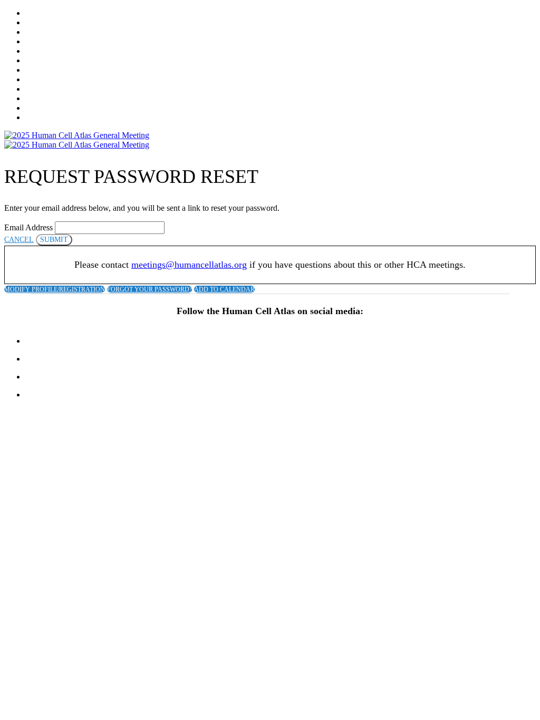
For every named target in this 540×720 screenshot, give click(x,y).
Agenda (40, 32)
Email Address (28, 227)
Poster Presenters (63, 118)
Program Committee (66, 51)
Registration (52, 23)
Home (36, 13)
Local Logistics (57, 99)
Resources (46, 89)
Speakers (44, 61)
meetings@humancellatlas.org (189, 264)
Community (48, 108)
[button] (19, 240)
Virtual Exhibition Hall (74, 80)
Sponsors (44, 70)
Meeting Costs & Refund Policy (89, 42)
